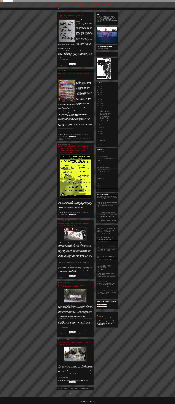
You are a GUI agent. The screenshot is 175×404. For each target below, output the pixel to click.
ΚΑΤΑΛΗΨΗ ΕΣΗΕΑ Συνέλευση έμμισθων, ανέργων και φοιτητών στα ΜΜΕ (106, 250)
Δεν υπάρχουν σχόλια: (62, 63)
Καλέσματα (99, 165)
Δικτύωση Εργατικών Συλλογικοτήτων (105, 237)
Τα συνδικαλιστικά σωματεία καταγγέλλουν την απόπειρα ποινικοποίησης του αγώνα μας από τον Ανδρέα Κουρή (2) (107, 202)
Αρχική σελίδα (61, 8)
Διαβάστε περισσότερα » (63, 59)
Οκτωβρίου (102, 131)
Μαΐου (101, 136)
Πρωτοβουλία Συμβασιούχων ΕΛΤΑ (104, 259)
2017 (99, 96)
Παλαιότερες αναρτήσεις (86, 388)
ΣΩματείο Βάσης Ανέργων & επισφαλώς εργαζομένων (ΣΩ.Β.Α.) (105, 280)
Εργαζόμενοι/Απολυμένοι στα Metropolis (105, 316)
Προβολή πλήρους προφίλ (102, 325)
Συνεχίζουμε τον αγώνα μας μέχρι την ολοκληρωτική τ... (106, 125)
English (98, 185)
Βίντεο (98, 162)
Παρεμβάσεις (99, 178)
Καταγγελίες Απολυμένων (102, 167)
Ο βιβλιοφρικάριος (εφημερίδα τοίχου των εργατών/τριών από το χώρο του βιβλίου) (106, 253)
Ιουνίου (101, 135)
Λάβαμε (80, 65)
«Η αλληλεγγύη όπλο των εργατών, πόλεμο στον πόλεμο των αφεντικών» (75, 224)
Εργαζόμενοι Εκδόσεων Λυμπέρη (104, 239)
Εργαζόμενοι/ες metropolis (102, 48)
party (98, 187)
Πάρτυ (98, 180)
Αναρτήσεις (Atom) (78, 392)
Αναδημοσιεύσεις (100, 153)
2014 (99, 101)
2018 (99, 94)
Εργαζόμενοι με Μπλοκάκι (102, 241)
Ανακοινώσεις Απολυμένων (102, 156)
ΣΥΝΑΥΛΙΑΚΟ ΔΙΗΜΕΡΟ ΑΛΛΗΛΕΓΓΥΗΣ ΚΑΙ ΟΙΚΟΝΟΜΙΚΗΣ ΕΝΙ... (104, 117)
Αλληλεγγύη (63, 277)
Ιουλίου (101, 133)
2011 (99, 142)
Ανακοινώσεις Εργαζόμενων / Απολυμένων (70, 138)
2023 (99, 88)
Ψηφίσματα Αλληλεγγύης (102, 183)
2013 (99, 103)
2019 (99, 92)
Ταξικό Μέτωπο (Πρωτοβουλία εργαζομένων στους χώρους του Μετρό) (106, 293)
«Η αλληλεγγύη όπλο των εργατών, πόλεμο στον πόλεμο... (104, 122)
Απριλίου (102, 138)
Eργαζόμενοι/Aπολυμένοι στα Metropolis (84, 5)
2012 (99, 105)
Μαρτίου (101, 140)
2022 (99, 90)
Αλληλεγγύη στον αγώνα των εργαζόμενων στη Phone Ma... (106, 128)
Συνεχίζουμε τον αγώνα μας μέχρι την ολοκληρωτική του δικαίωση (71, 286)
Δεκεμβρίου (102, 107)
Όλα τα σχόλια (102, 306)
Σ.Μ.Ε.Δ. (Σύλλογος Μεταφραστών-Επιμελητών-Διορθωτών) (104, 270)
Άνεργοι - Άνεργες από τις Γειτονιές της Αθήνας (107, 228)
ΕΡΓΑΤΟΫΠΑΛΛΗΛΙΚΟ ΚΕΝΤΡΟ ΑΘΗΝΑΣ (106, 212)
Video (98, 189)
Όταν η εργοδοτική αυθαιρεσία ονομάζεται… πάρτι (105, 114)
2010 (99, 144)
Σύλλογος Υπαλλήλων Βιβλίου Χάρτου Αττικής (107, 214)
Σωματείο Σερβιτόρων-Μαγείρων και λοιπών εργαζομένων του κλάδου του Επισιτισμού (106, 284)
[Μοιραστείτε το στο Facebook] (73, 64)
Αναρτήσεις (101, 304)
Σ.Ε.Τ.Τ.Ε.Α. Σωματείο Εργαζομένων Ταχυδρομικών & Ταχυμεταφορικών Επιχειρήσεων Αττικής (104, 266)
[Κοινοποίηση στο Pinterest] (75, 64)
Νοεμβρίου (102, 108)
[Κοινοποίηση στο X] (72, 64)
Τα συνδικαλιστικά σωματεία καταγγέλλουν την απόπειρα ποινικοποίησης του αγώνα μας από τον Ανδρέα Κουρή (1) (107, 197)
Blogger (93, 401)
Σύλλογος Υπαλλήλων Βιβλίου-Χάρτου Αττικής (107, 290)
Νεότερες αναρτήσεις (63, 388)
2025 (99, 84)
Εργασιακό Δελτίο (100, 243)
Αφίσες (80, 216)
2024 (99, 86)
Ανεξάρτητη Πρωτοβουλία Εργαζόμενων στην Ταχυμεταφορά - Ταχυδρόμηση (106, 231)
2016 (99, 97)
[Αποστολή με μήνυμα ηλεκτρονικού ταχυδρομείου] (69, 64)
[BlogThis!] (71, 64)
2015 (99, 99)
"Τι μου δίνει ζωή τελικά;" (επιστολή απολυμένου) (104, 111)
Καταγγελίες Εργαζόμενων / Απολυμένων (69, 65)
